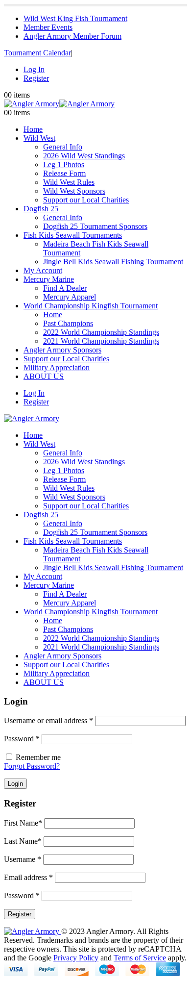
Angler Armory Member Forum (72, 36)
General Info (62, 147)
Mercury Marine (49, 279)
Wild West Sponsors (74, 191)
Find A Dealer (65, 288)
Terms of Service (140, 958)
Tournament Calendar (37, 53)
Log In (34, 69)
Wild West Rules (69, 182)
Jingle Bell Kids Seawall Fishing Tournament (113, 261)
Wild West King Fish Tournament (75, 18)
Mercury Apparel (69, 297)
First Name (23, 823)
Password (22, 738)
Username (22, 859)
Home (33, 129)
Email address (28, 877)
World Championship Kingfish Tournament (91, 306)
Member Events (48, 27)
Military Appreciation (57, 367)
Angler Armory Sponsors (62, 350)
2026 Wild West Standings (84, 155)
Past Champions (68, 323)
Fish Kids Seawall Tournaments (73, 235)
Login (15, 783)
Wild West (39, 138)
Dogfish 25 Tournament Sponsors (95, 226)
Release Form (64, 173)
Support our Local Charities (86, 200)
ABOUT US (44, 376)
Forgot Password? (32, 766)
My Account (43, 270)
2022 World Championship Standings (101, 332)
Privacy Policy (75, 958)
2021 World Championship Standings (101, 341)
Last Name (23, 841)
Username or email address (48, 720)
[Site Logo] (59, 104)
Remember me (38, 757)
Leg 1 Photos (63, 164)
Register (36, 78)
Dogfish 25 (41, 208)
